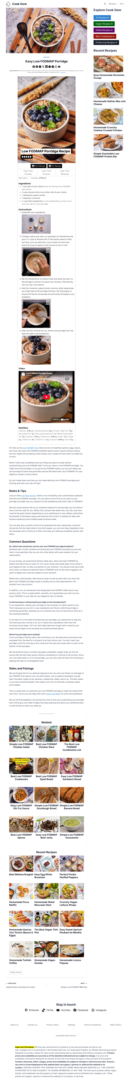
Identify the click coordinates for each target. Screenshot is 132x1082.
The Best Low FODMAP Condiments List (72, 747)
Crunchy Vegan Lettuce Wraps (68, 903)
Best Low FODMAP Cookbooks (21, 778)
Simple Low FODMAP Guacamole (72, 836)
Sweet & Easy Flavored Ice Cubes (20, 985)
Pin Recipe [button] (56, 166)
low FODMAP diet (30, 448)
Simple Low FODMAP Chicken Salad (21, 745)
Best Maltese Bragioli (21, 874)
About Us (15, 1025)
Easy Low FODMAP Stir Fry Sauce (21, 807)
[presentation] (21, 864)
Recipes (47, 57)
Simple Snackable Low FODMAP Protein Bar (106, 155)
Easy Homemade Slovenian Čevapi (109, 76)
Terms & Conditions (92, 1025)
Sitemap (71, 1025)
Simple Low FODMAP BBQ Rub (74, 985)
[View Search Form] (105, 4)
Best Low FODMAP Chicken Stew (46, 745)
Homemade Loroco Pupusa (70, 961)
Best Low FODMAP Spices (21, 836)
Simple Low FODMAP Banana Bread (72, 807)
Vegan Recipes (15, 972)
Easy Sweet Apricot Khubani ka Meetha (71, 931)
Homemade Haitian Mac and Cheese (109, 103)
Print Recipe (39, 166)
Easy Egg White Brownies (43, 876)
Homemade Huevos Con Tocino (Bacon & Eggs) (21, 932)
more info (62, 72)
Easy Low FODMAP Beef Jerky (46, 836)
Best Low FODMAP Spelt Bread (46, 778)
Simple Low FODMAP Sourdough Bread (47, 807)
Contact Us (32, 1025)
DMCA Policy (115, 1025)
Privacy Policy (52, 1025)
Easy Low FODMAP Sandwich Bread (72, 778)
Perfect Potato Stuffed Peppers (69, 876)
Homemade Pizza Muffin (19, 903)
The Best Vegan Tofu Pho (46, 931)
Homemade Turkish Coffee (20, 961)
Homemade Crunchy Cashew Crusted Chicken (108, 129)
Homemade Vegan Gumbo (44, 961)
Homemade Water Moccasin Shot (44, 903)
